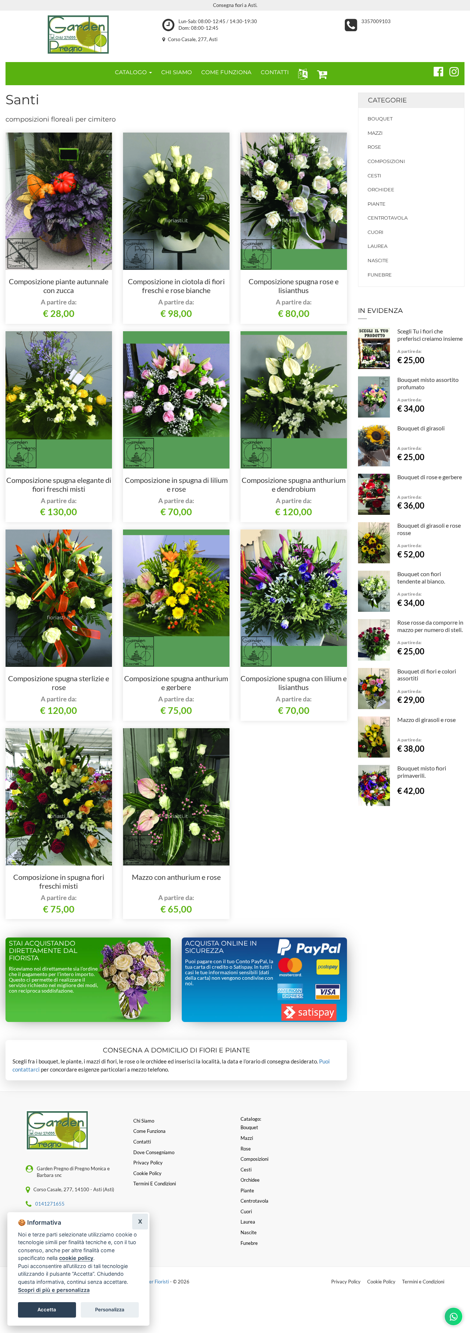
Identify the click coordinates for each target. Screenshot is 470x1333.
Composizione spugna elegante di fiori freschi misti (58, 484)
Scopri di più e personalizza (54, 1290)
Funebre (380, 275)
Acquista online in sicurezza (221, 947)
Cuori (375, 232)
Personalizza (109, 1309)
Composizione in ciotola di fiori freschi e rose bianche (176, 286)
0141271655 (50, 1204)
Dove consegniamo (153, 1152)
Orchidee (381, 189)
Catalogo (131, 72)
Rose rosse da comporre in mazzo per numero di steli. (430, 626)
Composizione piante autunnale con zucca (58, 286)
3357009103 (376, 21)
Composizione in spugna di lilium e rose (176, 484)
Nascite (378, 260)
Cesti (374, 175)
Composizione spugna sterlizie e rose (58, 682)
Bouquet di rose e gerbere (429, 476)
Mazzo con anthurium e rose (176, 877)
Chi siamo (143, 1121)
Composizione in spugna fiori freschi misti (58, 881)
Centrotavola (388, 218)
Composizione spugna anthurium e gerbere (176, 682)
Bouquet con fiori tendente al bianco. (421, 577)
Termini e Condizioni (423, 1282)
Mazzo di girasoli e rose (426, 719)
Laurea (377, 246)
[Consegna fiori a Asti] (78, 34)
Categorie (387, 100)
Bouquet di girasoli (421, 428)
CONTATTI (275, 72)
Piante (377, 204)
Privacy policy (148, 1163)
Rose (374, 147)
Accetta (46, 1309)
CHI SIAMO (176, 72)
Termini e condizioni (154, 1183)
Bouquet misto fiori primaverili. (421, 772)
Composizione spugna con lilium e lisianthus (294, 682)
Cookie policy (147, 1173)
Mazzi (375, 133)
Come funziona (149, 1131)
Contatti (142, 1142)
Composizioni (386, 161)
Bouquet (380, 119)
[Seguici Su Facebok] (435, 70)
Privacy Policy (346, 1282)
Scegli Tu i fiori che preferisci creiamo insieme (430, 335)
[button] (301, 73)
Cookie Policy (381, 1282)
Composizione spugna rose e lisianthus (294, 286)
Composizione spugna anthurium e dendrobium (294, 484)
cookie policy (76, 1258)
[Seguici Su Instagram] (451, 70)
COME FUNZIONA (226, 72)
